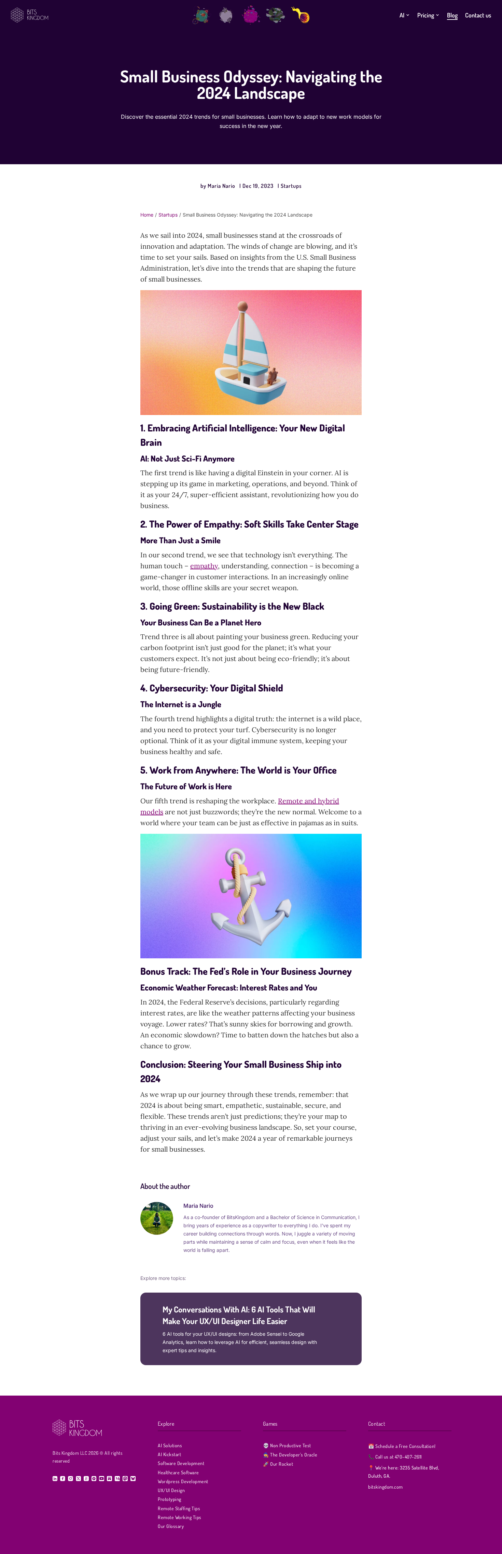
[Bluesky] (132, 1478)
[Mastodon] (125, 1478)
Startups (291, 185)
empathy (204, 565)
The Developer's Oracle (290, 1455)
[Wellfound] (86, 1478)
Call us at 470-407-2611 (395, 1457)
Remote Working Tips (179, 1517)
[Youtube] (101, 1478)
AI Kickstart (169, 1454)
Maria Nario (221, 185)
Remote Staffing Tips (179, 1508)
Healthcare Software (178, 1472)
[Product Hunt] (94, 1478)
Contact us (478, 15)
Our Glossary (171, 1526)
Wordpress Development (183, 1481)
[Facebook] (62, 1478)
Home (146, 215)
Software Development (181, 1463)
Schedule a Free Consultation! (402, 1446)
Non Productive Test (287, 1445)
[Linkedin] (55, 1478)
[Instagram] (70, 1478)
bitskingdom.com (385, 1487)
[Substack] (109, 1478)
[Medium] (117, 1478)
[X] (78, 1478)
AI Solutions (170, 1445)
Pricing (425, 15)
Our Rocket (278, 1464)
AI (402, 15)
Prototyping (169, 1499)
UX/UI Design (171, 1490)
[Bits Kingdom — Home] (99, 15)
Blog (452, 15)
